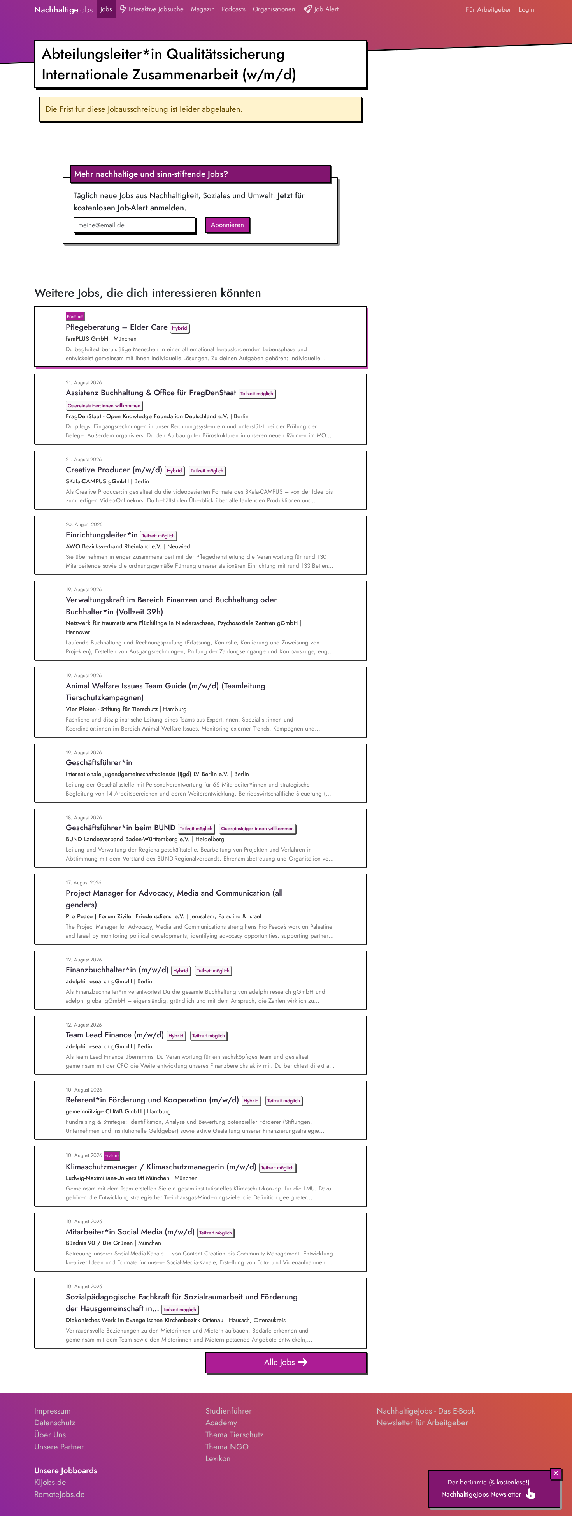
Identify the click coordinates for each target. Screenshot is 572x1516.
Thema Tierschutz (234, 1434)
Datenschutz (54, 1422)
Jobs (106, 9)
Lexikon (218, 1458)
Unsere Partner (59, 1447)
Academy (221, 1422)
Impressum (52, 1411)
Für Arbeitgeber (488, 9)
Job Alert (325, 9)
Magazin (203, 9)
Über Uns (50, 1434)
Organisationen (274, 9)
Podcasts (234, 9)
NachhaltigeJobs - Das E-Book (426, 1411)
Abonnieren (227, 224)
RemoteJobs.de (59, 1494)
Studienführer (228, 1411)
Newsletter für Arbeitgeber (422, 1422)
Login (526, 9)
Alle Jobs (280, 1362)
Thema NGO (227, 1447)
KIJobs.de (50, 1482)
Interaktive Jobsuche (155, 9)
